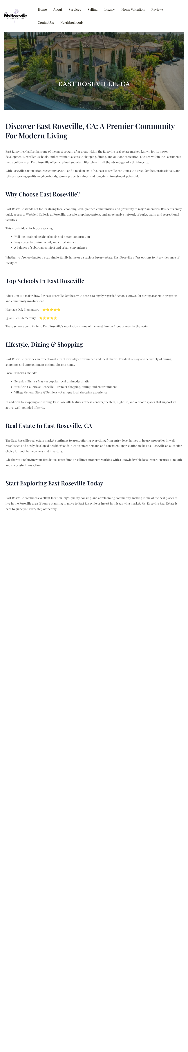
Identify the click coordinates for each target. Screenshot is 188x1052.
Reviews (157, 9)
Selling (93, 9)
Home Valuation (133, 9)
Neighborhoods (71, 22)
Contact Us (46, 22)
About (57, 9)
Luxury (109, 9)
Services (75, 9)
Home (42, 9)
